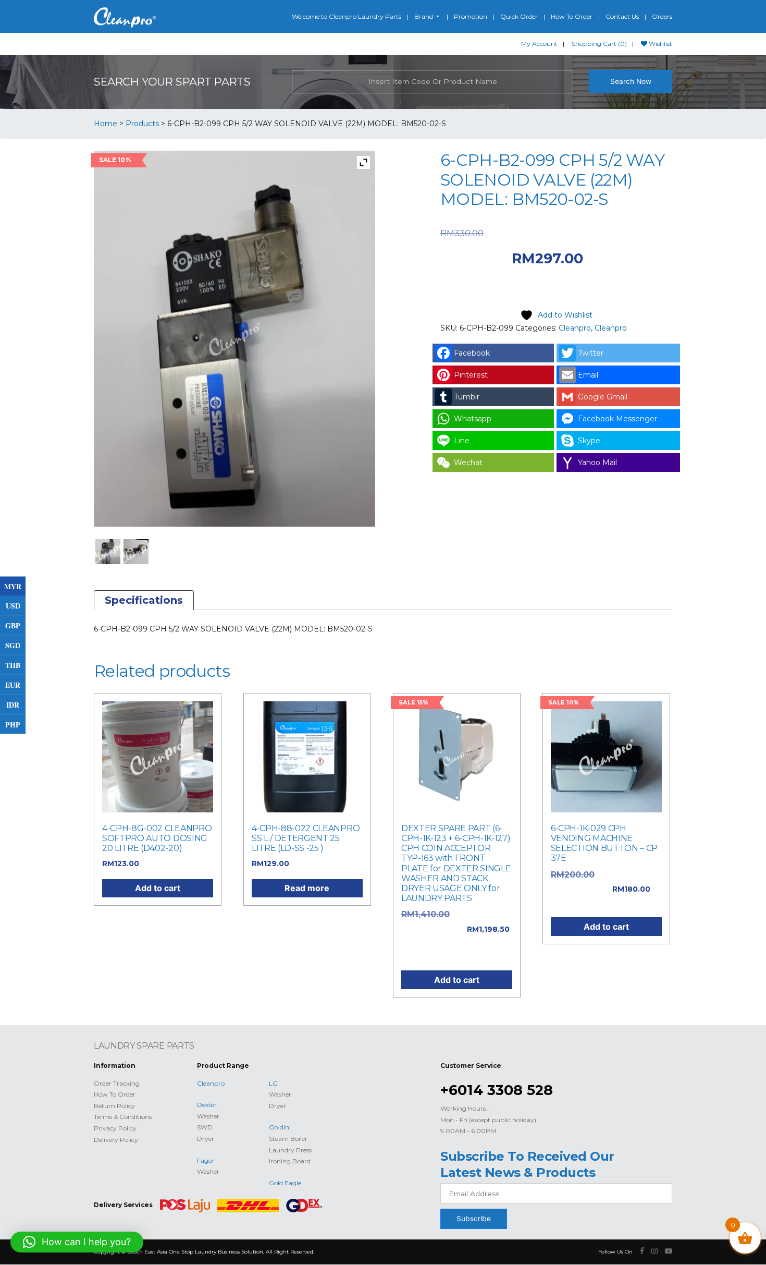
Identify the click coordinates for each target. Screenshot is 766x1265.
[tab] (144, 600)
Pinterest (471, 375)
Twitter (590, 353)
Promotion (470, 16)
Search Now (630, 81)
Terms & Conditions (123, 1117)
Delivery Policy (116, 1140)
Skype (589, 440)
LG (273, 1083)
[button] (76, 1242)
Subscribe (473, 1218)
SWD (205, 1127)
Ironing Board (290, 1161)
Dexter (207, 1105)
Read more (307, 888)
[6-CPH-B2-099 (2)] (136, 552)
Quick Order (519, 16)
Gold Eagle (285, 1183)
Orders (662, 16)
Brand (424, 16)
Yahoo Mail (597, 462)
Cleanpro (575, 328)
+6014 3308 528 (496, 1090)
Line (462, 440)
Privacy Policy (115, 1128)
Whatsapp (472, 418)
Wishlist (659, 43)
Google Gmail (602, 397)
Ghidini (280, 1127)
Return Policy (114, 1106)
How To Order (571, 16)
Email (588, 375)
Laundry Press (290, 1150)
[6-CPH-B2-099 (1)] (108, 552)
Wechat (468, 462)
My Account (539, 43)
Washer (208, 1116)
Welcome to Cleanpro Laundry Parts (346, 16)
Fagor (206, 1160)
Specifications (144, 600)
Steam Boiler (288, 1138)
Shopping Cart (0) (599, 43)
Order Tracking (117, 1083)
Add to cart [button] (157, 888)
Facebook (472, 353)
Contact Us (622, 16)
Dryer (205, 1138)
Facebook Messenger (617, 418)
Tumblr (466, 397)
